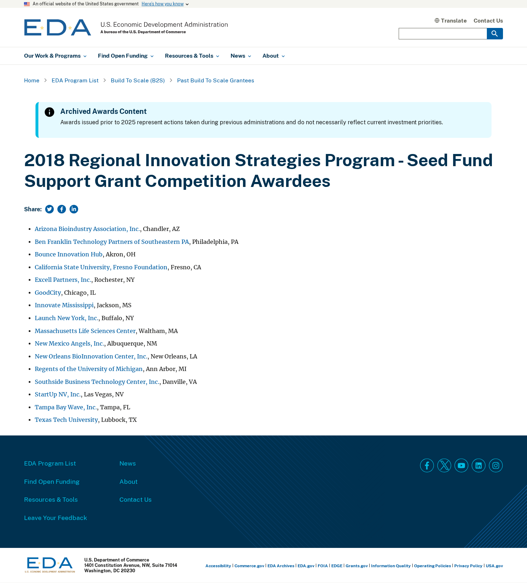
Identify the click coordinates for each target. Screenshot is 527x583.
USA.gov (494, 565)
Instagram (496, 465)
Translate (454, 20)
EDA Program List (75, 80)
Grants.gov (357, 565)
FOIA (323, 565)
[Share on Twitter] (49, 209)
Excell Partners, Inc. (63, 279)
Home (31, 80)
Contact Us (488, 20)
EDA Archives (280, 565)
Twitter (444, 465)
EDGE (336, 565)
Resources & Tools (51, 499)
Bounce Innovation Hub (69, 254)
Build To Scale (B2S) (138, 80)
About (128, 481)
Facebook (427, 465)
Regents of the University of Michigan (89, 369)
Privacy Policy (468, 565)
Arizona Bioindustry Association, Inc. (87, 229)
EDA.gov (306, 565)
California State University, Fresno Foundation (101, 267)
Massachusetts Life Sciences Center (85, 331)
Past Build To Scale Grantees (215, 80)
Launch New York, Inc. (66, 318)
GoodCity (48, 292)
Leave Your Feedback (55, 517)
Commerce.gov (249, 565)
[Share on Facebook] (61, 209)
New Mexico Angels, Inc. (69, 343)
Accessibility (218, 565)
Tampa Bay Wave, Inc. (66, 407)
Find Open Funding (52, 481)
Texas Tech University (66, 419)
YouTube (461, 465)
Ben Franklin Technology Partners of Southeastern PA (112, 241)
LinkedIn (478, 465)
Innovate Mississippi (64, 305)
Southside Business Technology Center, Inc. (97, 382)
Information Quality (391, 565)
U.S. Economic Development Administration (126, 27)
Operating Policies (432, 565)
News (127, 463)
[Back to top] (508, 564)
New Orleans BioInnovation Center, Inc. (91, 356)
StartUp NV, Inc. (58, 394)
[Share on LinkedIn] (74, 209)
